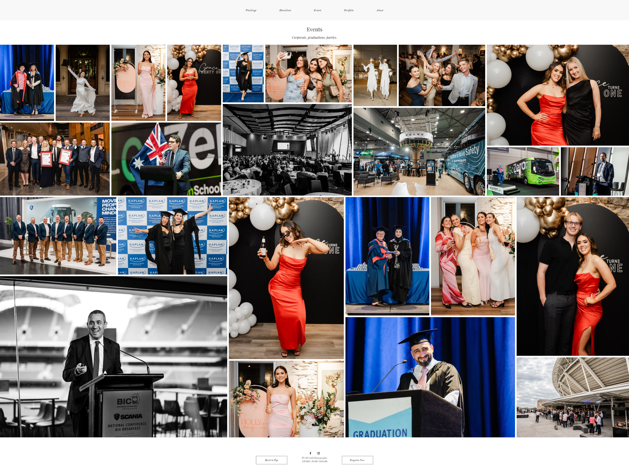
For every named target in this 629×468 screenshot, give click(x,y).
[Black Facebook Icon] (310, 453)
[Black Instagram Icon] (318, 453)
